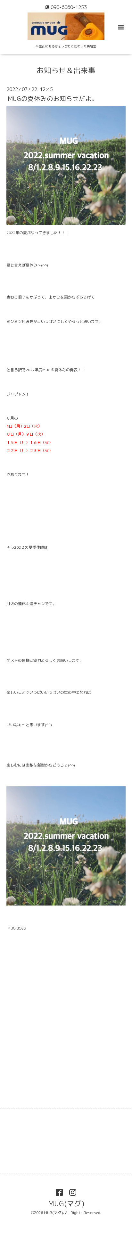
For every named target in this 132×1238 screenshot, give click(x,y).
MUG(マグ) (66, 1204)
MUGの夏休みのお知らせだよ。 (53, 98)
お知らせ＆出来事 (66, 70)
